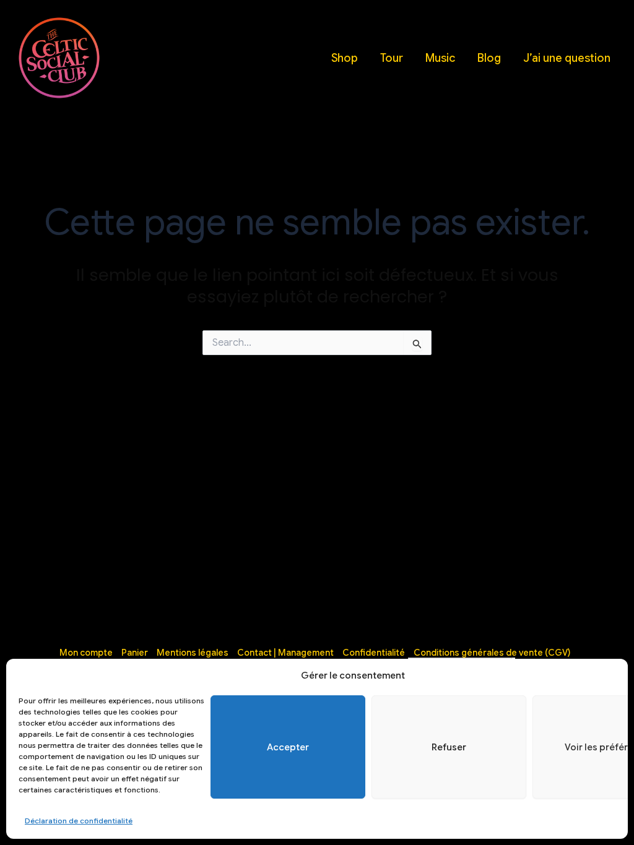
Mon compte (86, 652)
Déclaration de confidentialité (78, 820)
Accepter (288, 747)
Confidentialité (373, 652)
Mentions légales (192, 652)
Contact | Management (285, 652)
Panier (134, 652)
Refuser (449, 747)
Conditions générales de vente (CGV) (492, 652)
